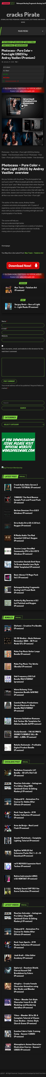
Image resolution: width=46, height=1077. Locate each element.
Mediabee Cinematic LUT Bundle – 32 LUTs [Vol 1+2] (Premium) (25, 773)
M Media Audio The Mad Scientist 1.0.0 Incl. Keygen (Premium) (25, 538)
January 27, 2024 (8, 62)
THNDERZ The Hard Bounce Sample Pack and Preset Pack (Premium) (27, 500)
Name (4, 321)
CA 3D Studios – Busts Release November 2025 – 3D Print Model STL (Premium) (27, 641)
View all (22, 476)
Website (5, 336)
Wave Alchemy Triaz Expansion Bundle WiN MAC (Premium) (26, 692)
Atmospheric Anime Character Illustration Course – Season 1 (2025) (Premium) (27, 1047)
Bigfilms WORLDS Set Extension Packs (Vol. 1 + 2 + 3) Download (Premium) (27, 853)
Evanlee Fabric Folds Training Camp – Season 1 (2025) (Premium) (27, 1034)
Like (6, 74)
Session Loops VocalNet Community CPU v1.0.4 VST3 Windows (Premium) (26, 551)
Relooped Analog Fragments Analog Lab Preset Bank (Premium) (26, 590)
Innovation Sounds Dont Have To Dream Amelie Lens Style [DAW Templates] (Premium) (27, 564)
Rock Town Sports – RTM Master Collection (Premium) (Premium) (27, 815)
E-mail (5, 329)
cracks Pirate (23, 14)
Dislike (7, 77)
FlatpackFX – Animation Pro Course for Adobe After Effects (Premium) (26, 802)
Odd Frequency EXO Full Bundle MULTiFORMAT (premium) (24, 679)
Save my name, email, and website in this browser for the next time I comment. (22, 350)
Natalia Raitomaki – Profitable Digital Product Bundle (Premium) (27, 747)
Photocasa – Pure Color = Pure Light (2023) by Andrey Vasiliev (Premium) (18, 54)
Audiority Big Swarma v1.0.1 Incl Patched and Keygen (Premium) (26, 603)
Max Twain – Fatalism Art (34, 253)
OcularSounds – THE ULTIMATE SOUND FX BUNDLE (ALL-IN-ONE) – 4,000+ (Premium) (27, 734)
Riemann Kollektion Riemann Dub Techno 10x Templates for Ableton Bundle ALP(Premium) (27, 721)
